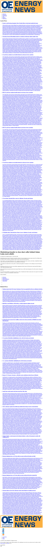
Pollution (4, 17)
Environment (5, 15)
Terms (4, 538)
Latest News (5, 536)
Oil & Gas (4, 13)
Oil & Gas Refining (6, 279)
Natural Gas (5, 14)
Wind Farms (5, 18)
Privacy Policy (2, 543)
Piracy (4, 537)
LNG (3, 16)
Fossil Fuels (4, 278)
